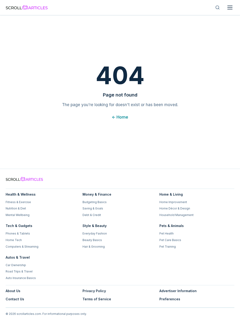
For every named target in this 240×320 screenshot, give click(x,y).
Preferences (169, 299)
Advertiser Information (178, 291)
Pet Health (166, 233)
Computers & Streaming (22, 246)
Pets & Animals (171, 226)
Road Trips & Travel (19, 271)
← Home (120, 117)
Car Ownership (16, 265)
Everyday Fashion (94, 233)
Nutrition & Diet (16, 208)
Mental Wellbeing (18, 215)
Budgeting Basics (94, 202)
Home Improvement (173, 202)
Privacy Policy (94, 291)
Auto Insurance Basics (21, 278)
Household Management (176, 215)
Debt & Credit (91, 215)
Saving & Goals (92, 208)
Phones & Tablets (18, 233)
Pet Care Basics (170, 240)
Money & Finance (96, 194)
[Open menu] (229, 7)
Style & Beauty (94, 226)
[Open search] (217, 7)
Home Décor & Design (174, 208)
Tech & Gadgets (19, 226)
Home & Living (171, 194)
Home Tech (14, 240)
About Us (13, 291)
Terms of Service (96, 299)
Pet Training (167, 246)
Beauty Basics (92, 240)
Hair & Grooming (93, 246)
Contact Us (15, 299)
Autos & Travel (18, 257)
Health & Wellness (21, 194)
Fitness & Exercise (18, 202)
